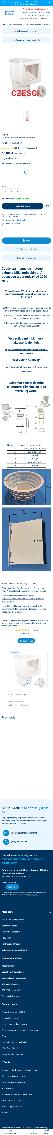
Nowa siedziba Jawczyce (12, 1054)
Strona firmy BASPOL (11, 1106)
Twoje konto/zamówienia (13, 920)
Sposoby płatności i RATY (13, 972)
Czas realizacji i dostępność (14, 978)
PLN (26, 18)
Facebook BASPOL (10, 1100)
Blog (4, 1036)
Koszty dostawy (8, 966)
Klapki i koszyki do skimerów (14, 1024)
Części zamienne (15, 25)
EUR (22, 18)
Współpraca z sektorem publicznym (17, 1094)
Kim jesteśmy (8, 1088)
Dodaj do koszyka (23, 206)
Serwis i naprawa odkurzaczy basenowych (20, 1030)
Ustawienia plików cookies (13, 950)
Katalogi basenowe (10, 1018)
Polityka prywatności (11, 944)
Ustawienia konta (9, 926)
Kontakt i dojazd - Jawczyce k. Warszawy (19, 1070)
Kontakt (5, 1112)
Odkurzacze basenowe (26, 31)
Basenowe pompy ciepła (26, 40)
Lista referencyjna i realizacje (14, 1042)
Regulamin (6, 938)
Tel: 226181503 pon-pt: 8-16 (13, 1076)
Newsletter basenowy (11, 932)
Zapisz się (12, 887)
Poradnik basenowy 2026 (13, 1012)
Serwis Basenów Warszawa (13, 1082)
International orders (10, 984)
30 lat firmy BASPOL (10, 1048)
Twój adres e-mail (9, 882)
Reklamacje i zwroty (10, 996)
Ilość (4, 187)
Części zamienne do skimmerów (38, 25)
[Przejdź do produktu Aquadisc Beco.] (26, 742)
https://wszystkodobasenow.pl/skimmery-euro (23, 591)
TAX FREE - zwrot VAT (11, 990)
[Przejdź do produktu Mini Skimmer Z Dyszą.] (28, 670)
